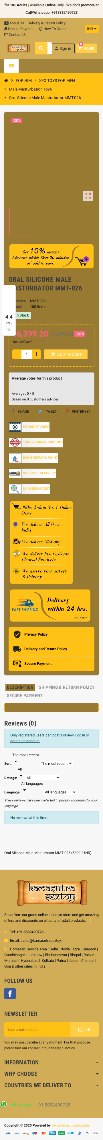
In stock (15, 306)
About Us (16, 23)
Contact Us (17, 34)
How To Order (54, 29)
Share (23, 411)
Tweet (50, 411)
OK (87, 1029)
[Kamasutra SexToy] (18, 48)
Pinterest (81, 411)
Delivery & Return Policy (46, 23)
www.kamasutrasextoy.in (70, 1125)
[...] (89, 920)
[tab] (20, 687)
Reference (17, 301)
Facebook (10, 993)
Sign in (62, 48)
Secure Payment (21, 29)
